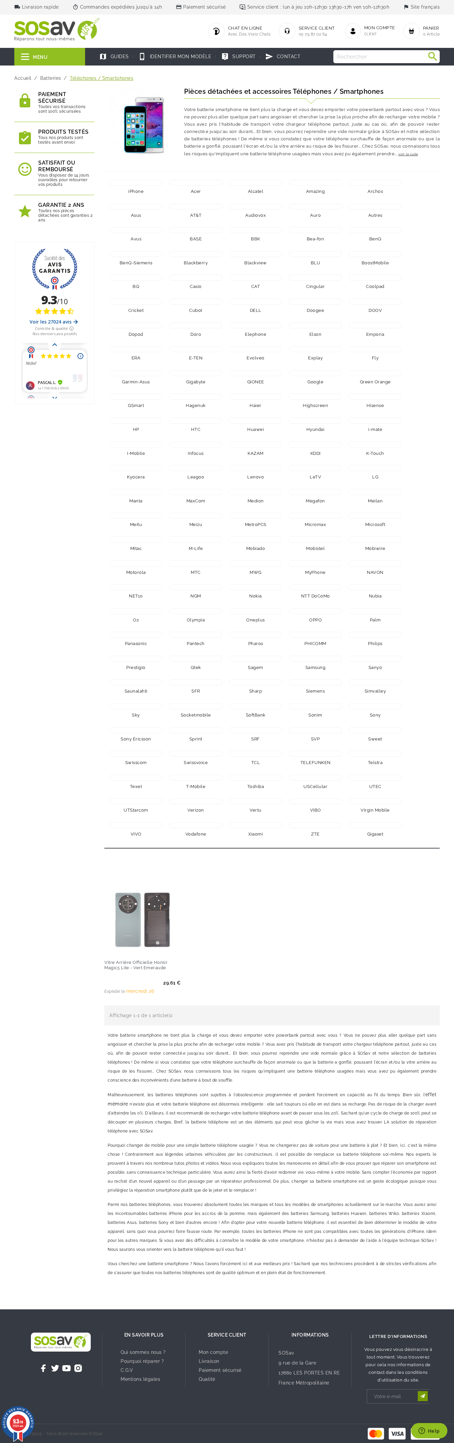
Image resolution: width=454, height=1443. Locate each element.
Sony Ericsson (136, 738)
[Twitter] (55, 1368)
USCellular (315, 786)
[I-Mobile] (136, 445)
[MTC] (195, 564)
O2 (136, 619)
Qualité (207, 1379)
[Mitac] (136, 540)
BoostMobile (375, 262)
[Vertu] (255, 801)
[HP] (136, 421)
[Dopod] (136, 325)
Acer (196, 191)
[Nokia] (255, 587)
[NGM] (195, 587)
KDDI (315, 453)
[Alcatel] (255, 183)
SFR (195, 691)
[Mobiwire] (375, 540)
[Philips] (375, 635)
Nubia (375, 595)
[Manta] (136, 492)
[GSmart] (136, 397)
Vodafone (195, 834)
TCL (255, 762)
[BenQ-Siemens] (136, 254)
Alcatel (256, 191)
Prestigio (136, 667)
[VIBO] (315, 801)
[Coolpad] (375, 278)
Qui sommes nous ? (143, 1352)
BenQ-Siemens (136, 262)
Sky (136, 715)
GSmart (136, 405)
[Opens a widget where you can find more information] (429, 1431)
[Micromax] (315, 516)
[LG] (375, 468)
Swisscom (136, 762)
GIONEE (255, 381)
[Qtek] (195, 659)
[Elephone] (255, 325)
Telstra (375, 762)
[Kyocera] (136, 468)
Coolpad (375, 286)
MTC (196, 572)
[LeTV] (315, 468)
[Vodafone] (195, 825)
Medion (256, 500)
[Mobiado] (255, 540)
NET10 (136, 595)
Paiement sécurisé (220, 1370)
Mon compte (213, 1352)
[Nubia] (375, 587)
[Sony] (375, 706)
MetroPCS (256, 524)
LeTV (315, 476)
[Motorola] (136, 564)
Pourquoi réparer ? (142, 1361)
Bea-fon (315, 238)
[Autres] (375, 206)
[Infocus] (195, 445)
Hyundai (315, 429)
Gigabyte (195, 381)
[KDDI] (315, 445)
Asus (136, 215)
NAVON (375, 572)
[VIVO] (136, 825)
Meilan (375, 500)
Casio (196, 286)
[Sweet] (375, 730)
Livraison (209, 1361)
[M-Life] (195, 540)
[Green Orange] (375, 373)
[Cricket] (136, 302)
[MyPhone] (315, 564)
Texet (136, 786)
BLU (315, 262)
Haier (256, 405)
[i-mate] (375, 421)
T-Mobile (195, 786)
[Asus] (136, 206)
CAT (255, 286)
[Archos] (375, 183)
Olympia (196, 619)
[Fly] (375, 349)
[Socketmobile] (195, 706)
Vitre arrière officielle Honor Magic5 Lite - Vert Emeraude (136, 965)
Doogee (315, 310)
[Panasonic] (136, 635)
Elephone (255, 334)
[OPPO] (315, 611)
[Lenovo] (255, 468)
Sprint (195, 738)
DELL (256, 310)
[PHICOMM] (315, 635)
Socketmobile (196, 715)
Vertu (256, 810)
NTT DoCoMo (315, 595)
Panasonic (136, 643)
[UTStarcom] (136, 801)
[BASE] (195, 230)
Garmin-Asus (136, 381)
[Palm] (375, 611)
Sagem (255, 667)
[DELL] (255, 302)
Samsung (315, 667)
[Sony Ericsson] (136, 730)
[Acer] (195, 183)
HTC (196, 429)
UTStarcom (136, 810)
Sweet (375, 738)
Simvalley (375, 691)
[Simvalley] (375, 682)
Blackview (255, 262)
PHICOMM (315, 643)
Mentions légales (140, 1379)
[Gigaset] (375, 825)
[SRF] (255, 730)
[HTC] (195, 421)
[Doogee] (315, 302)
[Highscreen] (315, 397)
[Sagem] (255, 659)
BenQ (375, 238)
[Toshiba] (255, 778)
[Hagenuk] (195, 397)
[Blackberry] (195, 254)
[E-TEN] (195, 349)
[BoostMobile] (375, 254)
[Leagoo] (195, 468)
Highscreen (315, 405)
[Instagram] (78, 1368)
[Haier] (255, 397)
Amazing (315, 191)
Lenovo (255, 476)
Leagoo (195, 476)
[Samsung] (315, 659)
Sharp (255, 691)
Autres (375, 215)
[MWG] (255, 564)
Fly (375, 357)
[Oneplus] (255, 611)
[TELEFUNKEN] (315, 754)
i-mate (375, 429)
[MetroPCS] (255, 516)
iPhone (136, 191)
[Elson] (315, 325)
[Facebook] (44, 1368)
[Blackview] (255, 254)
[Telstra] (375, 754)
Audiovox (255, 215)
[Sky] (136, 706)
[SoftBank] (255, 706)
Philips (375, 643)
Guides (114, 57)
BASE (196, 238)
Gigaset (375, 834)
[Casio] (195, 278)
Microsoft (375, 524)
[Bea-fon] (315, 230)
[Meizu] (195, 516)
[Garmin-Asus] (136, 373)
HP (136, 429)
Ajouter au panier (129, 948)
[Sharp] (255, 682)
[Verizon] (195, 801)
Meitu (136, 524)
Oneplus (255, 619)
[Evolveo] (255, 349)
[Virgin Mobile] (375, 801)
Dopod (136, 334)
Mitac (136, 548)
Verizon (195, 810)
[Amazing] (315, 183)
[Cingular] (315, 278)
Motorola (136, 572)
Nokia (255, 595)
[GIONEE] (255, 373)
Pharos (255, 643)
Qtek (196, 667)
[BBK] (255, 230)
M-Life (196, 548)
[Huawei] (255, 421)
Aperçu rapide (156, 948)
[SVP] (315, 730)
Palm (375, 619)
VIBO (315, 810)
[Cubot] (195, 302)
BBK (255, 238)
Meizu (195, 524)
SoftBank (256, 715)
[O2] (136, 611)
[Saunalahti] (136, 682)
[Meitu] (136, 516)
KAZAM (256, 453)
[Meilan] (375, 492)
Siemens (315, 691)
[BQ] (136, 278)
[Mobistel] (315, 540)
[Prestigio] (136, 659)
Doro (195, 334)
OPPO (315, 619)
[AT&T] (195, 206)
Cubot (195, 310)
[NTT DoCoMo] (315, 587)
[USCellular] (315, 778)
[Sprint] (195, 730)
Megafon (315, 500)
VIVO (136, 834)
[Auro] (315, 206)
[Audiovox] (255, 206)
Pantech (196, 643)
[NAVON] (375, 564)
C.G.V (127, 1370)
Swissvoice (196, 762)
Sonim (315, 715)
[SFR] (195, 682)
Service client (227, 1335)
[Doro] (195, 325)
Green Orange (375, 381)
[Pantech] (195, 635)
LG (375, 476)
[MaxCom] (195, 492)
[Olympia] (195, 611)
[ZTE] (315, 825)
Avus (136, 238)
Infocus (196, 453)
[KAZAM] (255, 445)
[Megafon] (315, 492)
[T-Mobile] (195, 778)
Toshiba (255, 786)
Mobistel (315, 548)
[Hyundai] (315, 421)
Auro (315, 215)
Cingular (315, 286)
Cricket (136, 310)
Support (238, 57)
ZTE (315, 834)
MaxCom (195, 500)
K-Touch (375, 453)
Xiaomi (255, 834)
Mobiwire (375, 548)
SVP (315, 738)
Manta (136, 500)
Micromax (315, 524)
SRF (255, 738)
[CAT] (255, 278)
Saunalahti (136, 691)
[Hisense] (375, 397)
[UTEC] (375, 778)
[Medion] (255, 492)
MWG (256, 572)
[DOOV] (375, 302)
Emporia (375, 334)
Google (315, 381)
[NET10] (136, 587)
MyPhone (315, 572)
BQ (136, 286)
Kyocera (136, 476)
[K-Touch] (375, 445)
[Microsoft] (375, 516)
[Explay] (315, 349)
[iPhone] (136, 183)
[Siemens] (315, 682)
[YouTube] (66, 1368)
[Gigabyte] (195, 373)
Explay (315, 357)
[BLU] (315, 254)
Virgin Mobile (375, 810)
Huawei (255, 429)
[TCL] (255, 754)
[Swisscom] (136, 754)
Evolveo (256, 357)
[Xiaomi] (255, 825)
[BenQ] (375, 230)
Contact (282, 57)
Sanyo (375, 667)
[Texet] (136, 778)
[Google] (315, 373)
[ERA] (136, 349)
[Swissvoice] (195, 754)
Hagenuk (196, 405)
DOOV (375, 310)
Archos (375, 191)
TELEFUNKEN (315, 762)
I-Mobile (136, 453)
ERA (136, 357)
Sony (375, 715)
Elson (315, 334)
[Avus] (136, 230)
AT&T (195, 215)
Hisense (375, 405)
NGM (195, 595)
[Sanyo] (375, 659)
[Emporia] (375, 325)
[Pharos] (255, 635)
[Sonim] (315, 706)
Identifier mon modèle (174, 57)
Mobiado (255, 548)
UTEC (375, 786)
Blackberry (196, 262)
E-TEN (196, 357)
